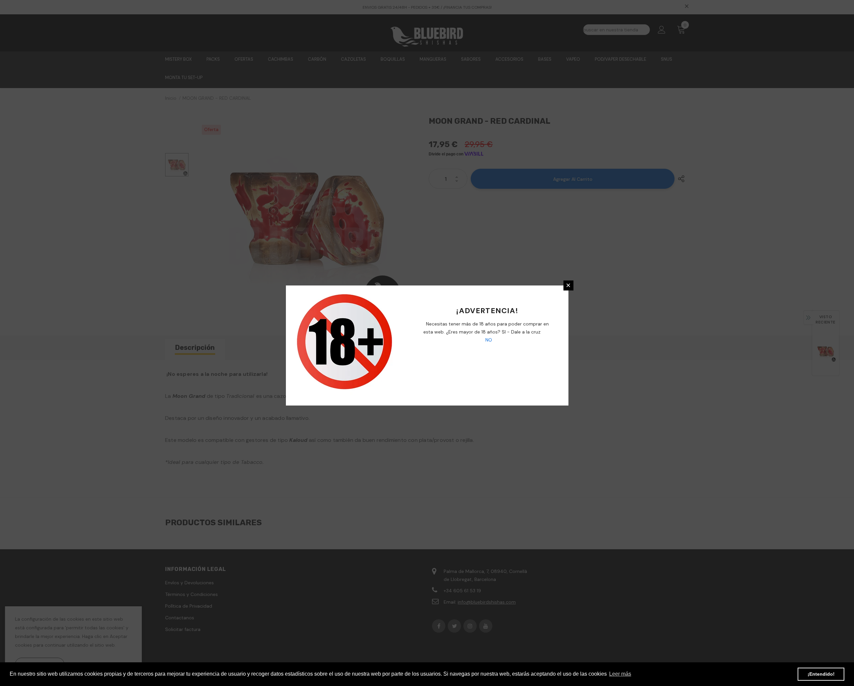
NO (488, 340)
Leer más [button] (620, 674)
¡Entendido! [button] (821, 674)
